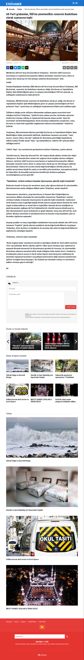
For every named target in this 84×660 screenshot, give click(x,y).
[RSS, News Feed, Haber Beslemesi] (42, 627)
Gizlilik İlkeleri (32, 622)
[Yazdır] (64, 67)
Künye (16, 622)
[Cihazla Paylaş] (26, 67)
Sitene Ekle (42, 622)
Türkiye (19, 9)
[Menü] (76, 3)
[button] (68, 67)
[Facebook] (7, 67)
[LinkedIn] (19, 67)
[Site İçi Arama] (73, 3)
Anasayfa (12, 9)
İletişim (23, 622)
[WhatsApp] (23, 67)
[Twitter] (11, 67)
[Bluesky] (15, 67)
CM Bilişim (44, 655)
